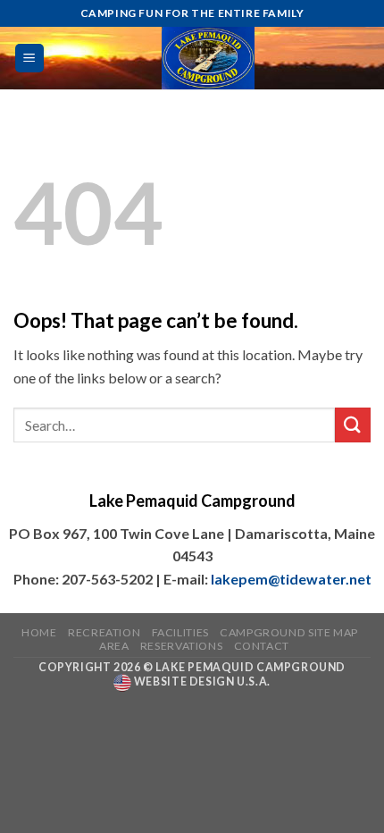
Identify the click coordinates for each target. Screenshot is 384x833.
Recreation (104, 632)
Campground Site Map (289, 632)
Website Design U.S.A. (200, 681)
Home (38, 632)
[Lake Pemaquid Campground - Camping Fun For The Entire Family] (208, 58)
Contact (261, 645)
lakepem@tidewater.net (291, 578)
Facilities (180, 632)
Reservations (181, 645)
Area (114, 645)
